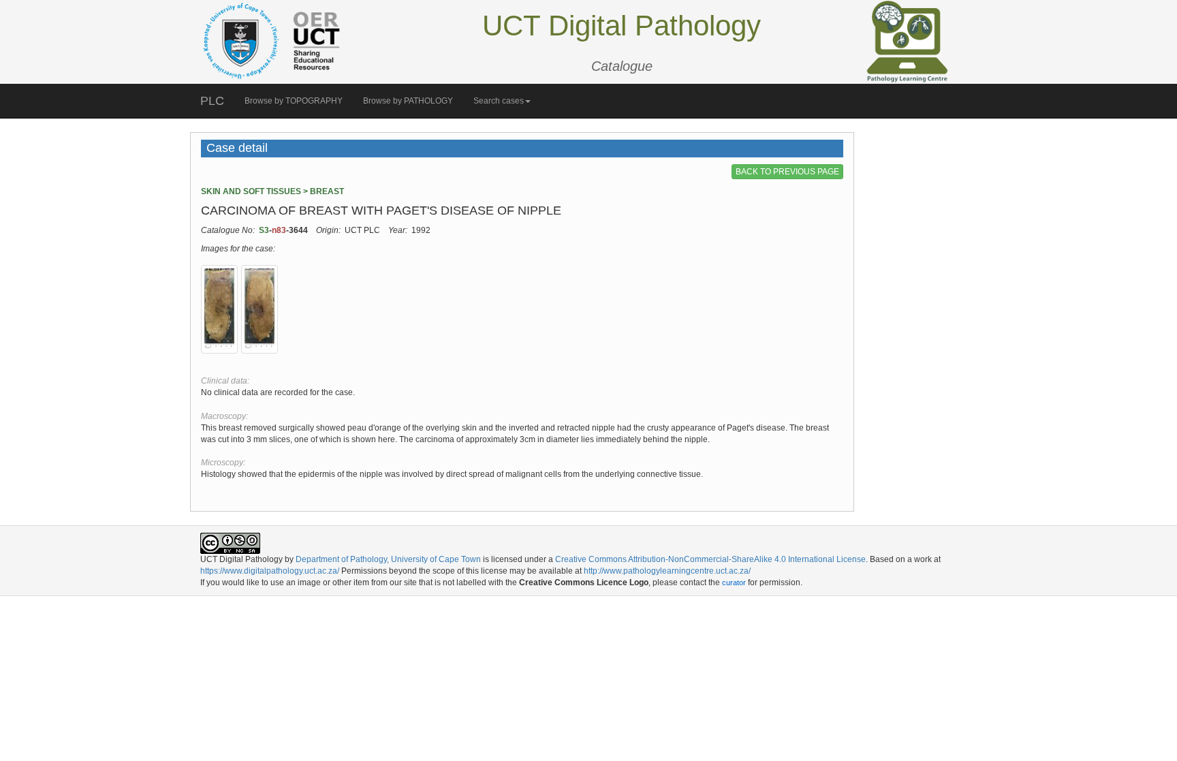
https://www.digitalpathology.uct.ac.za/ (269, 571)
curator (734, 582)
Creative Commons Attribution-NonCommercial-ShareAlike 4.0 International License (710, 559)
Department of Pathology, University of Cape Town (388, 559)
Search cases (498, 101)
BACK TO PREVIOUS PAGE (787, 171)
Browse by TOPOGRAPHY (294, 101)
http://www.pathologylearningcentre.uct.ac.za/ (667, 571)
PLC (212, 101)
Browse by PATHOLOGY (408, 101)
